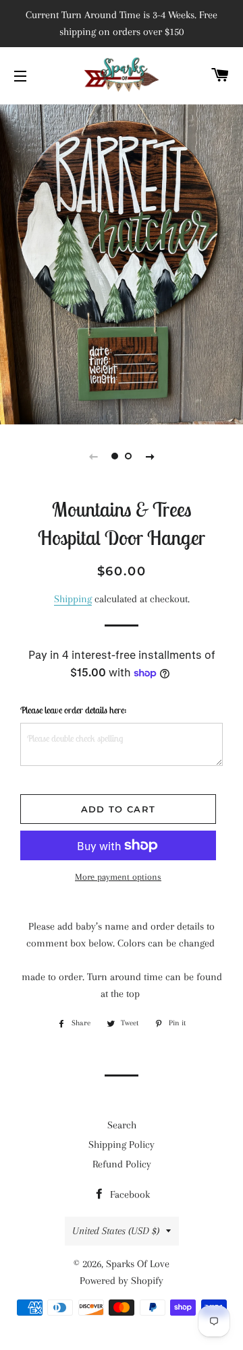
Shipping (73, 599)
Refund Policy (121, 1164)
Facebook (128, 1194)
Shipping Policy (121, 1144)
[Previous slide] (93, 456)
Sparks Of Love (137, 1264)
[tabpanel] (121, 262)
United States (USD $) (115, 1231)
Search (121, 1125)
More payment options (118, 877)
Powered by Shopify (121, 1281)
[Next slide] (150, 456)
